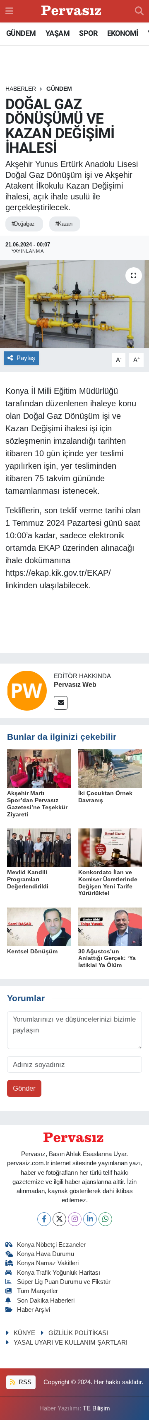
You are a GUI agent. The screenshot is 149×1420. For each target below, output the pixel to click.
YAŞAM (58, 33)
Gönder (24, 1088)
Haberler (20, 88)
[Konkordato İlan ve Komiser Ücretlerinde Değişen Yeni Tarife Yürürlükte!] (110, 847)
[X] (59, 1219)
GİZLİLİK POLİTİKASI (78, 1333)
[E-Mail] (60, 703)
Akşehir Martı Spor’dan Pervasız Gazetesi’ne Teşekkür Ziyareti (37, 803)
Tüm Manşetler (37, 1291)
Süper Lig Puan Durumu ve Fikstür (64, 1281)
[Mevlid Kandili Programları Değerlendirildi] (39, 847)
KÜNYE (24, 1333)
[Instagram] (75, 1219)
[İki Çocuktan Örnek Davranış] (110, 768)
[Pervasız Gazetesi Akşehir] (72, 11)
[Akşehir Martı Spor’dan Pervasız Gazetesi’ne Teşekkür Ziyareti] (39, 768)
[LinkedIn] (90, 1219)
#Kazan (63, 224)
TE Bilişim (96, 1408)
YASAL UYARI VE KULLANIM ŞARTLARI (70, 1342)
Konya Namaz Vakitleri (48, 1263)
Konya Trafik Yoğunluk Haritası (58, 1272)
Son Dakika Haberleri (45, 1300)
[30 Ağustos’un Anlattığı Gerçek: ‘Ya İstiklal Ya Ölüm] (110, 926)
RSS (24, 1382)
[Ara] (139, 11)
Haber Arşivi (33, 1309)
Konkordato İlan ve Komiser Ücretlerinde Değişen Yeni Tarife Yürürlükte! (107, 882)
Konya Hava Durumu (45, 1254)
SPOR (88, 33)
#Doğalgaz (23, 224)
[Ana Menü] (9, 11)
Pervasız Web (75, 684)
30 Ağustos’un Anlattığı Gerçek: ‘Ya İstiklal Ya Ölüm (107, 958)
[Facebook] (44, 1219)
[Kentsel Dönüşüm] (39, 926)
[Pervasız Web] (27, 690)
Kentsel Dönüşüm (32, 951)
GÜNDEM (21, 33)
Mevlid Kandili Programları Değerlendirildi (27, 879)
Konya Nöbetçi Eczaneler (51, 1244)
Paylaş (26, 358)
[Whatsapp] (105, 1219)
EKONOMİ (122, 33)
